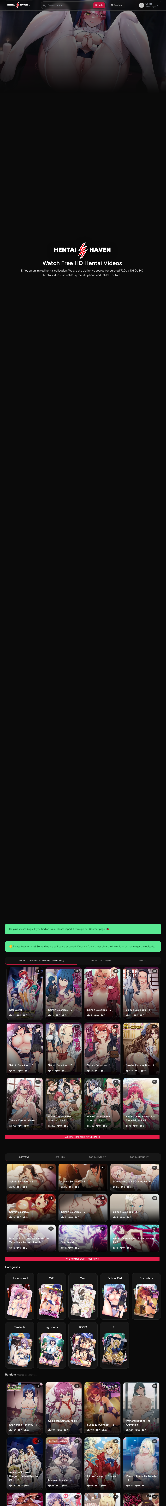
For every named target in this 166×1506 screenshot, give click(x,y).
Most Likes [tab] (59, 1157)
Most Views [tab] (23, 1157)
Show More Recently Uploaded (83, 1137)
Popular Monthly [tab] (139, 1157)
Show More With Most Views (83, 1259)
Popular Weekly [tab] (97, 1157)
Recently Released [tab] (101, 961)
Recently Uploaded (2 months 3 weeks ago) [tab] (41, 961)
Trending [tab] (142, 961)
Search (99, 5)
